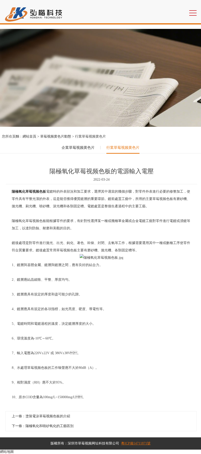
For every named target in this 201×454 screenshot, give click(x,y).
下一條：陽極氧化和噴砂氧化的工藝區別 (43, 426)
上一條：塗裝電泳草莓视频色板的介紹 (41, 416)
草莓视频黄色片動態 (55, 136)
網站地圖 (7, 452)
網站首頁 (29, 136)
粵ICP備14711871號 (136, 443)
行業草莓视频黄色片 (122, 148)
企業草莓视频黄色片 (78, 148)
